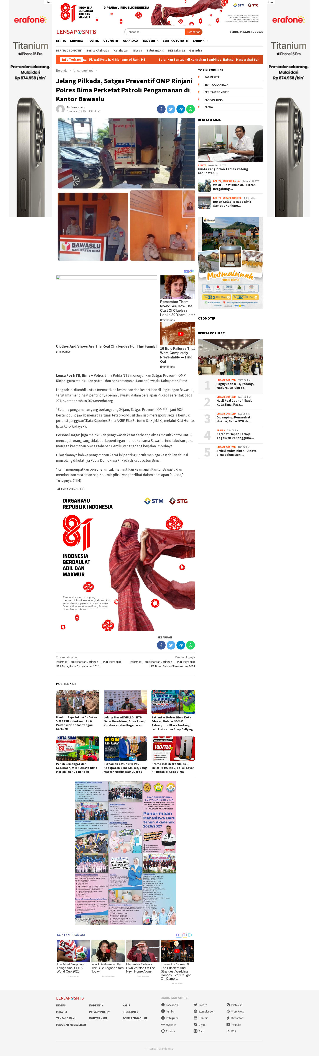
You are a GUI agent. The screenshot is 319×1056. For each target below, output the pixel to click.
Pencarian (193, 32)
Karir (126, 1005)
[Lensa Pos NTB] (76, 31)
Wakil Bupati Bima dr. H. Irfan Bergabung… (234, 187)
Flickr (202, 1031)
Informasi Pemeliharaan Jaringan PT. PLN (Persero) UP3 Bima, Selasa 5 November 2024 (162, 661)
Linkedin (203, 1018)
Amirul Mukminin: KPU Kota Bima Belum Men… (237, 453)
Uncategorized (232, 198)
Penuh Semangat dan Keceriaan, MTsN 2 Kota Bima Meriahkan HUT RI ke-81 (76, 768)
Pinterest (236, 1005)
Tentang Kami (66, 1018)
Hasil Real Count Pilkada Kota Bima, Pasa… (234, 403)
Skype (202, 1025)
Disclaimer (130, 1012)
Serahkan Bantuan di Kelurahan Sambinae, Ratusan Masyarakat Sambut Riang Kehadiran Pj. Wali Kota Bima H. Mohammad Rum (196, 60)
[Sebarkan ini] (161, 109)
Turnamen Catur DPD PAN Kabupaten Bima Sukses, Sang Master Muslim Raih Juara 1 (125, 768)
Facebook (172, 1005)
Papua (208, 107)
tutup (48, 2)
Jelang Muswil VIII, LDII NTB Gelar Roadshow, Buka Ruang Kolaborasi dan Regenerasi (125, 721)
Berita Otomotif (216, 92)
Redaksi (61, 1012)
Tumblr (170, 1011)
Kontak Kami (98, 1018)
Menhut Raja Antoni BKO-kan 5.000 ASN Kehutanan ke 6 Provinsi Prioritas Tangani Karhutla (76, 723)
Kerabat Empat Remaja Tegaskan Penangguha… (235, 436)
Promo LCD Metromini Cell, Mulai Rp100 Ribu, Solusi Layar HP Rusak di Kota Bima (172, 768)
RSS (233, 1031)
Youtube (236, 1025)
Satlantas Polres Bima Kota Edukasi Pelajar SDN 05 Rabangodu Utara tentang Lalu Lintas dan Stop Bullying (172, 723)
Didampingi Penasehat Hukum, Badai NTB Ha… (234, 419)
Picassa (170, 1031)
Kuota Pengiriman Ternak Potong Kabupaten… (223, 171)
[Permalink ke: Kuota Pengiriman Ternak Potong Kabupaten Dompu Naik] (230, 143)
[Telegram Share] (180, 109)
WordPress (237, 1011)
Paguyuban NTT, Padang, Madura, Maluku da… (235, 386)
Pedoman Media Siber (71, 1025)
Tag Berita (211, 77)
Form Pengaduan (135, 1018)
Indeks (61, 1005)
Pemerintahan (231, 181)
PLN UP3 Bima (213, 100)
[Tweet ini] (171, 109)
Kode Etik (96, 1005)
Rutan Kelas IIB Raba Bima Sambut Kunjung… (232, 204)
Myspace (171, 1025)
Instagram (172, 1018)
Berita (202, 165)
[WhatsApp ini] (190, 109)
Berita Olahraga (216, 85)
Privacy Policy (99, 1012)
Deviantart (237, 1018)
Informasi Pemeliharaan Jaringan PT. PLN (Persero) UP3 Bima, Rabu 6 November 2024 (88, 661)
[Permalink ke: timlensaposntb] (60, 109)
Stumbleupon (206, 1011)
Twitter (203, 1005)
